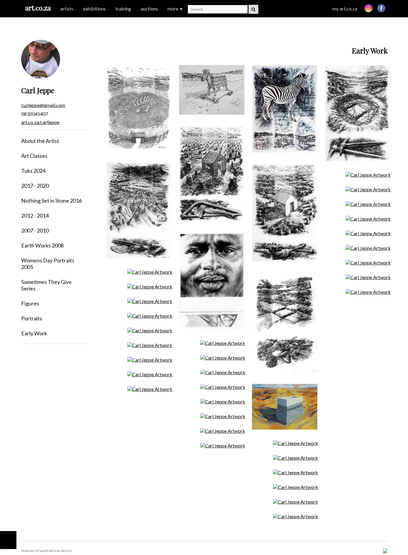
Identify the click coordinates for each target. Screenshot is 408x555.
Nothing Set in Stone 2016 (51, 200)
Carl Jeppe (37, 90)
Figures (30, 303)
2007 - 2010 (35, 230)
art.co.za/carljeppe (40, 122)
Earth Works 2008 (42, 245)
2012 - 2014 (35, 215)
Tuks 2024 (33, 170)
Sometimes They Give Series (46, 285)
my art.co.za (344, 8)
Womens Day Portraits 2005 (47, 263)
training (123, 8)
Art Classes (34, 155)
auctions (149, 8)
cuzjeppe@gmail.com (43, 105)
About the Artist (40, 140)
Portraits (31, 318)
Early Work (34, 333)
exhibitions (94, 8)
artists (66, 8)
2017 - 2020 (35, 185)
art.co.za (38, 7)
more (175, 8)
